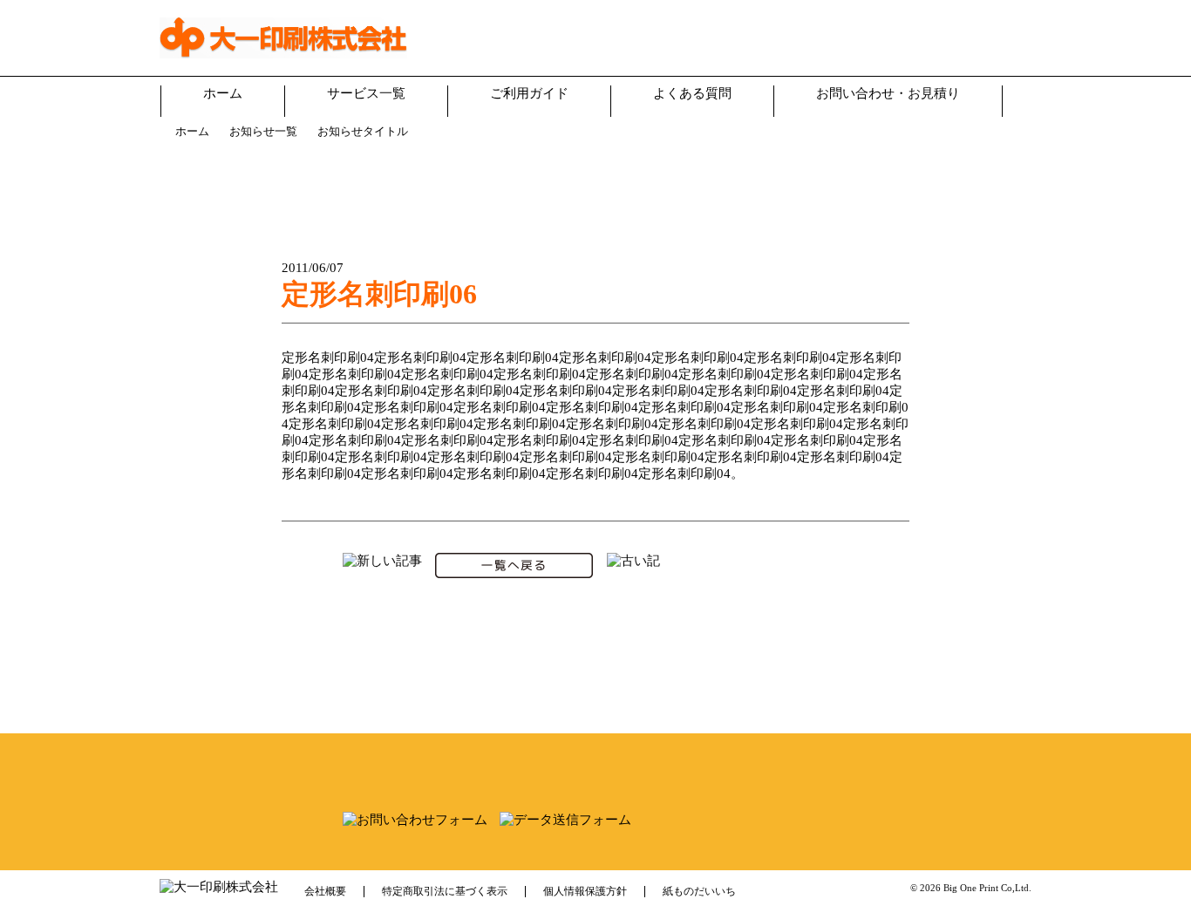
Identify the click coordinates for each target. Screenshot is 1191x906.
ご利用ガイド (529, 93)
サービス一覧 (366, 93)
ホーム (222, 93)
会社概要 (325, 891)
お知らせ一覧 (263, 131)
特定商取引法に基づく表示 (444, 891)
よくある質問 (692, 93)
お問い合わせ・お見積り (888, 93)
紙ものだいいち (699, 891)
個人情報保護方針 (585, 891)
